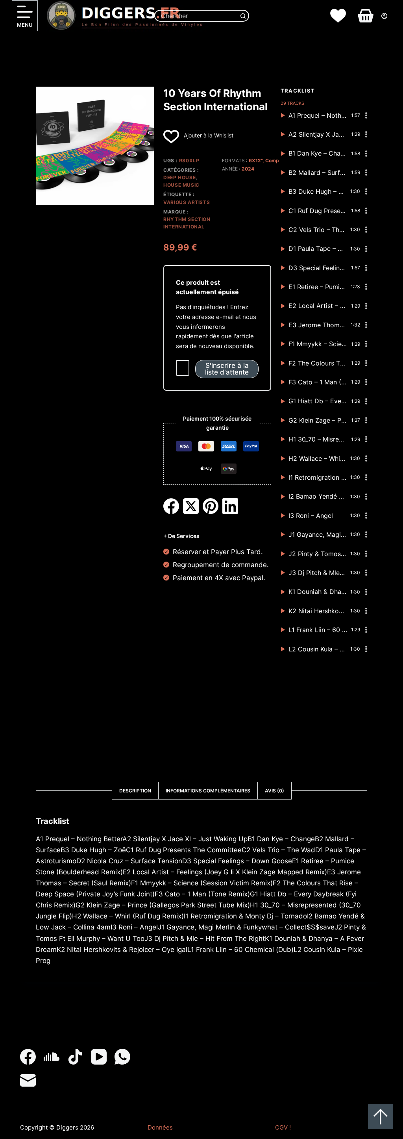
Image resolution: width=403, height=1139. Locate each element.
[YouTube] (99, 1057)
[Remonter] (380, 1116)
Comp (272, 160)
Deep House (179, 177)
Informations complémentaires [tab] (208, 791)
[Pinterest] (210, 506)
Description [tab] (135, 791)
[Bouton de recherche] (243, 16)
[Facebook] (171, 506)
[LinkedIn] (230, 506)
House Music (181, 185)
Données (160, 1127)
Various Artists (186, 202)
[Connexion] (384, 16)
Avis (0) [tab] (274, 791)
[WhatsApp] (122, 1057)
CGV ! (283, 1127)
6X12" (256, 160)
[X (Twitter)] (191, 506)
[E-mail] (28, 1080)
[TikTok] (75, 1057)
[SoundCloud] (51, 1057)
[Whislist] (338, 16)
